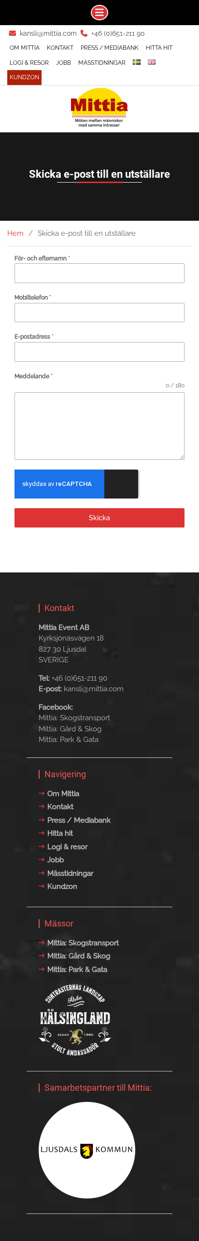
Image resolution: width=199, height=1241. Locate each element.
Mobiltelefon (32, 297)
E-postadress (34, 336)
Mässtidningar (102, 62)
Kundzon (24, 77)
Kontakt (60, 47)
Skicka (99, 518)
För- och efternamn (42, 258)
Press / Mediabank (110, 47)
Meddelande (33, 376)
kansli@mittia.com (48, 33)
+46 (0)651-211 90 (118, 33)
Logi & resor (29, 62)
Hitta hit (159, 47)
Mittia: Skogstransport (74, 717)
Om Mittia (25, 47)
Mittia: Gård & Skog (70, 729)
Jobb (63, 62)
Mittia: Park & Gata (69, 739)
